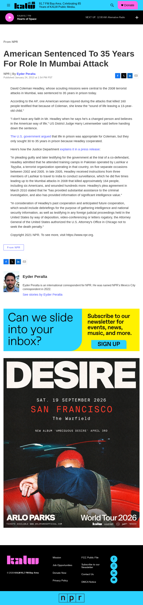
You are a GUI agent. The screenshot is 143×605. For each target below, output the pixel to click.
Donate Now (59, 573)
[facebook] (113, 559)
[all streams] (138, 17)
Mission (57, 557)
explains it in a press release (80, 149)
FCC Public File (90, 557)
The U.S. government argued (30, 136)
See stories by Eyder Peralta (42, 294)
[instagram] (113, 566)
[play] (9, 17)
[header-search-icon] (112, 5)
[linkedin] (113, 573)
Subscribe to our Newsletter (90, 566)
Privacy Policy (60, 580)
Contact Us (87, 574)
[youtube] (113, 579)
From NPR (10, 42)
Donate (129, 5)
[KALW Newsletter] (71, 330)
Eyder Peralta (26, 74)
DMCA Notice (88, 582)
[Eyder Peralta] (11, 281)
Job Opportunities (62, 565)
